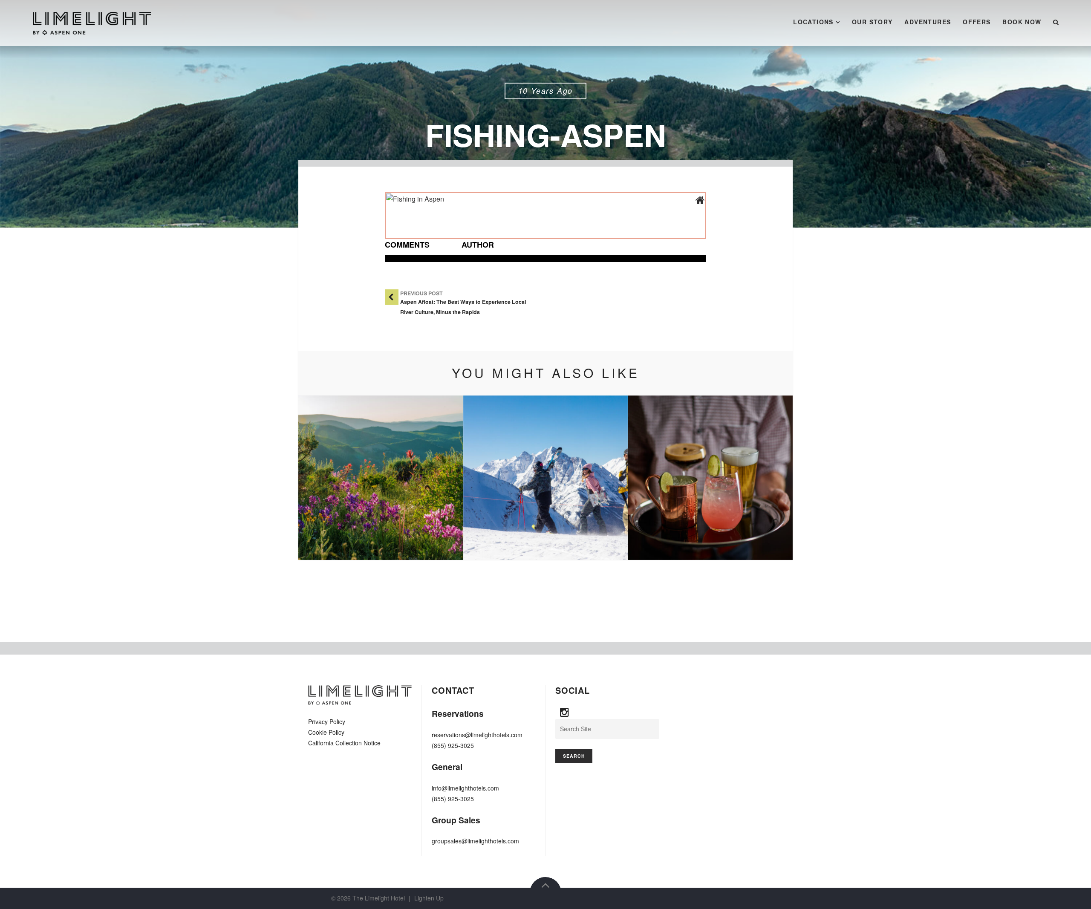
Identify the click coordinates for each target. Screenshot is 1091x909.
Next (773, 477)
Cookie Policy (326, 732)
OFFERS (976, 21)
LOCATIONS (813, 21)
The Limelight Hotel (378, 898)
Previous (317, 477)
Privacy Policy (326, 721)
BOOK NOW (1021, 21)
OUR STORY (872, 21)
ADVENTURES (927, 21)
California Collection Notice (344, 743)
